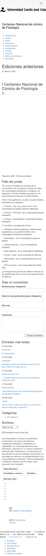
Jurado (8, 38)
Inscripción (9, 43)
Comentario (7, 315)
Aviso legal (11, 551)
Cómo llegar (12, 543)
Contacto (8, 53)
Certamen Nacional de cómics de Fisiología (22, 26)
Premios (8, 51)
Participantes (10, 48)
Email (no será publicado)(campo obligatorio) (22, 296)
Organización (10, 35)
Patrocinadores (11, 45)
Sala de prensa (13, 545)
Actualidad (11, 548)
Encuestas (9, 58)
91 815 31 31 (16, 537)
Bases (7, 40)
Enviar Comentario (34, 335)
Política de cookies (14, 553)
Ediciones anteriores (13, 56)
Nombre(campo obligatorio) (14, 286)
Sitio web (6, 305)
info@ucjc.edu (31, 537)
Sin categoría (12, 417)
